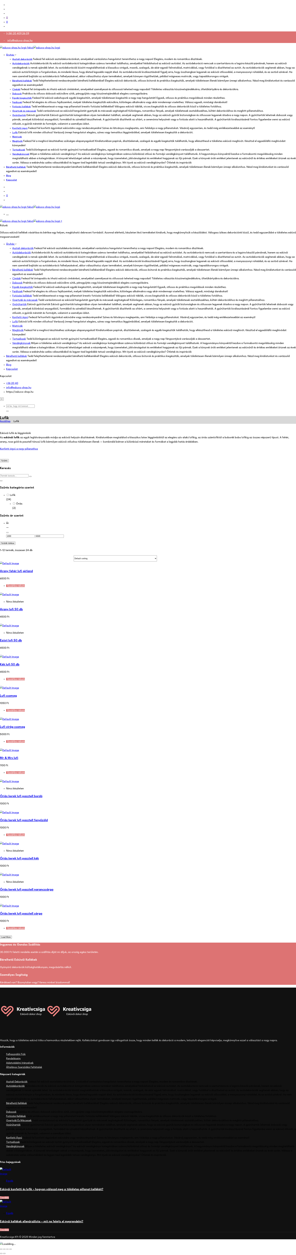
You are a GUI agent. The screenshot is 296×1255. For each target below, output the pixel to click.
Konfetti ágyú (20, 128)
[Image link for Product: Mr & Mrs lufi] (9, 750)
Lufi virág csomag (12, 726)
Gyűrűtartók (19, 115)
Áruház (10, 55)
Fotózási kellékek (21, 107)
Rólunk (4, 225)
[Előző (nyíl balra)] (1, 1253)
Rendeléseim (13, 1058)
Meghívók (17, 141)
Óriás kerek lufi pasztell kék (19, 858)
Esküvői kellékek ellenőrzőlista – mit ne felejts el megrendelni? (41, 1221)
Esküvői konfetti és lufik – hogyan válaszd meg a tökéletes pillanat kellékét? (51, 1189)
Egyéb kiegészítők (22, 98)
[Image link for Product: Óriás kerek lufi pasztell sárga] (9, 906)
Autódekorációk (21, 64)
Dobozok (17, 94)
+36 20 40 (12, 383)
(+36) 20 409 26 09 (17, 33)
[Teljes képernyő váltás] (4, 1249)
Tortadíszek (18, 150)
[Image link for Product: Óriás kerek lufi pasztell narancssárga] (9, 875)
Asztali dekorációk (22, 59)
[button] (7, 411)
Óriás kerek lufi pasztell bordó (21, 796)
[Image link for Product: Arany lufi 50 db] (9, 594)
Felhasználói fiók (16, 1054)
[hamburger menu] (7, 214)
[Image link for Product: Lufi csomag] (9, 688)
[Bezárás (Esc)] (10, 1249)
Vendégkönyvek (20, 154)
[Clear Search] (30, 476)
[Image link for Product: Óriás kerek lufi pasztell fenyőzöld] (9, 812)
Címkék (16, 89)
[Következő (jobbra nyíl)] (4, 1253)
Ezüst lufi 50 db (11, 640)
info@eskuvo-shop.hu (20, 40)
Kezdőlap (5, 421)
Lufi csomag (8, 695)
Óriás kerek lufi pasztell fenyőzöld (24, 820)
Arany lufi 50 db (11, 609)
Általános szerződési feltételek (24, 1067)
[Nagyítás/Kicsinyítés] (1, 1249)
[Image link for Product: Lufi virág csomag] (9, 719)
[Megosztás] (7, 1249)
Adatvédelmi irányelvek (19, 1063)
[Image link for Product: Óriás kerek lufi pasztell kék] (9, 843)
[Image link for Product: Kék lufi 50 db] (9, 657)
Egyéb (9, 1181)
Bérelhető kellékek (22, 81)
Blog (8, 176)
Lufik (15, 133)
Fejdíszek (17, 102)
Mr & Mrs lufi (9, 758)
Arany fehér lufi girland (16, 571)
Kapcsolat (11, 180)
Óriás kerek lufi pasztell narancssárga (26, 889)
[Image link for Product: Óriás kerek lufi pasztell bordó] (9, 781)
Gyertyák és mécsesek (24, 111)
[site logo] (30, 48)
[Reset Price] (7, 532)
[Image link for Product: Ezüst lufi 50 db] (9, 625)
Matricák (17, 137)
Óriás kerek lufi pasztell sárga (21, 913)
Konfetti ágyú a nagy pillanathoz (19, 449)
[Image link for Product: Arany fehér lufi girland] (9, 563)
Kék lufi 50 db (9, 664)
